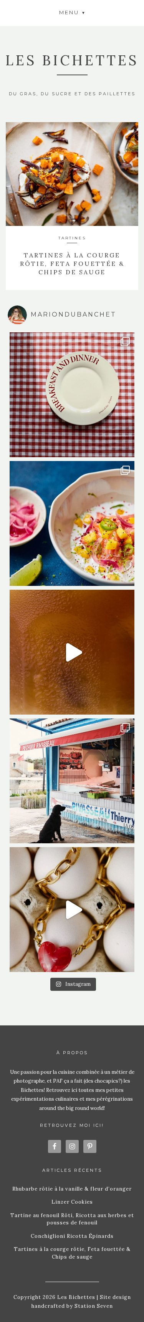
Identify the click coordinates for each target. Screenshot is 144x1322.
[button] (72, 12)
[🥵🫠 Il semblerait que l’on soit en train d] (72, 523)
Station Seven (93, 1306)
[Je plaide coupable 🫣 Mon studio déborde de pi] (72, 394)
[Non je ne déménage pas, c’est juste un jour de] (72, 909)
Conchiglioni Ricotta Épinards (72, 1236)
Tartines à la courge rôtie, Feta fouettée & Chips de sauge (72, 263)
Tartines (72, 238)
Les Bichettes (72, 60)
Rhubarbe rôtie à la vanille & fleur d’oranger (72, 1189)
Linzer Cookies (72, 1202)
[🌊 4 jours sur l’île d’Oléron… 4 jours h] (72, 780)
